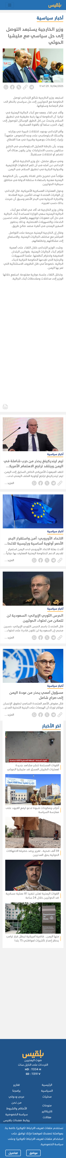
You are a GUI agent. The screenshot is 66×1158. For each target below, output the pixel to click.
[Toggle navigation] (9, 5)
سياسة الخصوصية (16, 1114)
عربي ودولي (16, 1097)
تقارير (16, 1085)
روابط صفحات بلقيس (16, 1120)
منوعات (47, 1105)
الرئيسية (47, 1085)
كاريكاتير (47, 1111)
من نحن (16, 1102)
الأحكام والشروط (16, 1108)
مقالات (47, 1117)
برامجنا (16, 1091)
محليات (47, 1097)
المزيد (10, 483)
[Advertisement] (32, 989)
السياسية (47, 1091)
